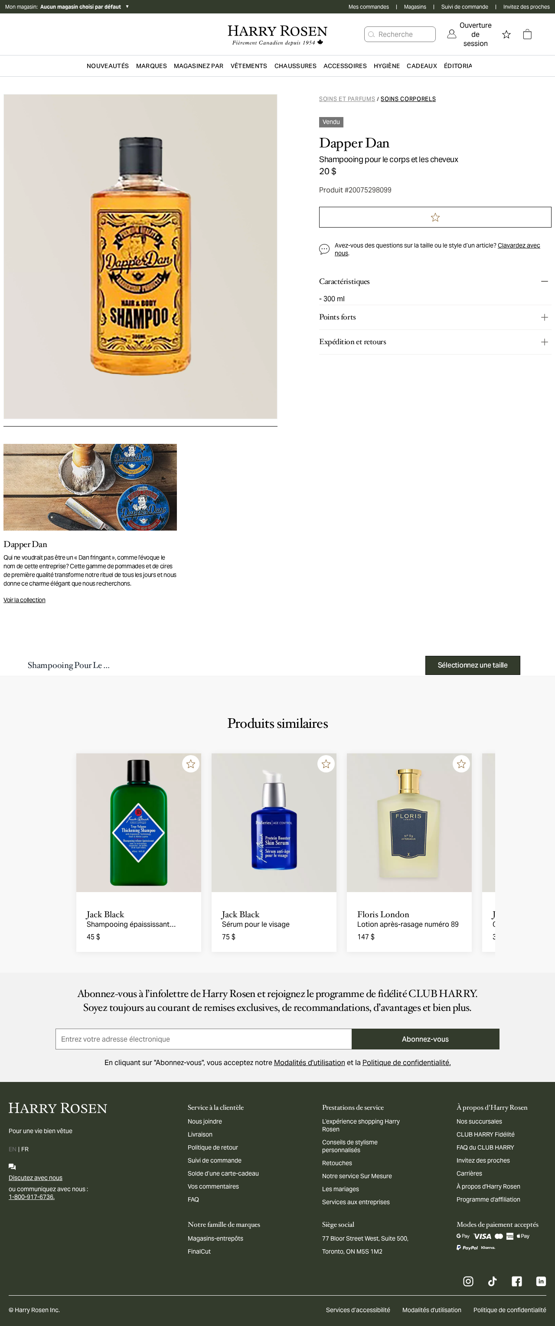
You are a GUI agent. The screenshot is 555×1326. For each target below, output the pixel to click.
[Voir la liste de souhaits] (506, 34)
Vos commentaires (213, 1186)
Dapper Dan (354, 143)
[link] (469, 34)
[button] (372, 34)
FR (25, 1149)
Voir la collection (24, 600)
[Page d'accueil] (277, 34)
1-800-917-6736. (32, 1197)
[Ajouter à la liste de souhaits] (190, 763)
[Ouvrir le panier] (527, 34)
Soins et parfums (347, 99)
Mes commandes (369, 6)
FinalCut (199, 1251)
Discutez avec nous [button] (35, 1178)
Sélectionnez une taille (473, 665)
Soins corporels (408, 99)
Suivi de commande (464, 6)
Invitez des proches (526, 6)
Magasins (415, 6)
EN (12, 1149)
